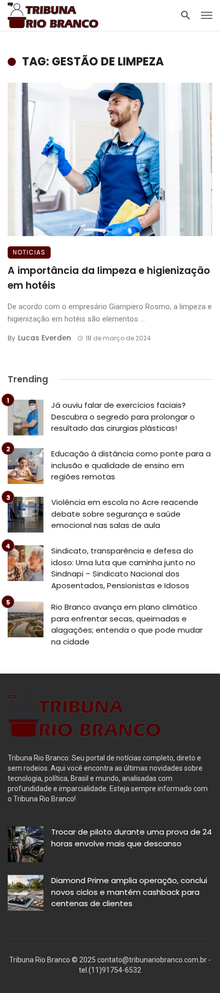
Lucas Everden (44, 338)
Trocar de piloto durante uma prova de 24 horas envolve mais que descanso (131, 837)
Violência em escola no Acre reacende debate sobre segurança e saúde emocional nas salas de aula (125, 513)
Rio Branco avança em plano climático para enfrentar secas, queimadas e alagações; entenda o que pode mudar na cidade (127, 624)
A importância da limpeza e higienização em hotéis (109, 278)
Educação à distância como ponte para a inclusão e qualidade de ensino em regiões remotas (131, 465)
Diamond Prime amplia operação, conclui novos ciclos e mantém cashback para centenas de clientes (129, 892)
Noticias (29, 252)
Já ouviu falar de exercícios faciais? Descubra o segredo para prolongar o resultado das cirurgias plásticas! (123, 416)
